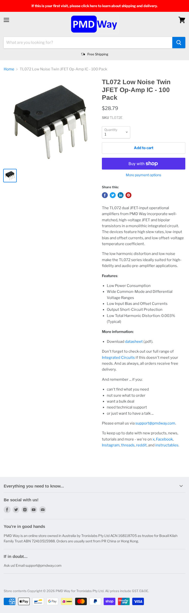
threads (128, 445)
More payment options (143, 175)
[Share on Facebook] (105, 195)
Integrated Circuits (118, 357)
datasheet (134, 341)
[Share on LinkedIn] (121, 195)
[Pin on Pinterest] (128, 195)
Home (9, 69)
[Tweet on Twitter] (113, 195)
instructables (166, 445)
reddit (141, 445)
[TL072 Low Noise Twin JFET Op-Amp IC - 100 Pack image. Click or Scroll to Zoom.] (50, 121)
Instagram (111, 445)
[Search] (178, 42)
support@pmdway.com (155, 423)
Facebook (164, 439)
